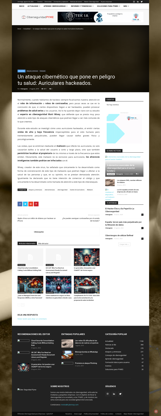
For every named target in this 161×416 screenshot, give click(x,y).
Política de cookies (107, 414)
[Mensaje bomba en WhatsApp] (67, 355)
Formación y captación (61, 1)
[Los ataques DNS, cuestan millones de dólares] (110, 182)
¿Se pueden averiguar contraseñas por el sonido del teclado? (81, 219)
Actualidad (33, 6)
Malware (90, 190)
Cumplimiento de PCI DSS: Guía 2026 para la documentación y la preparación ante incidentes (86, 298)
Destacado (42, 71)
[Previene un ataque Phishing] (67, 366)
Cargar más (123, 244)
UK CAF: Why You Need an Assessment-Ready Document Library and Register (56, 270)
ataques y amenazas (35, 190)
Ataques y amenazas (32, 71)
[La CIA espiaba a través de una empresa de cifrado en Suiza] (110, 194)
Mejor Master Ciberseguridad (133, 414)
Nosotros (69, 414)
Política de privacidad (91, 414)
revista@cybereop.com (69, 405)
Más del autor (43, 243)
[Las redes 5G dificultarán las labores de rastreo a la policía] (67, 343)
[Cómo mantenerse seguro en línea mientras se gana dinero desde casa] (58, 285)
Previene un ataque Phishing (86, 363)
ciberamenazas (50, 190)
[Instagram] (134, 1)
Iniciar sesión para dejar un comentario (32, 319)
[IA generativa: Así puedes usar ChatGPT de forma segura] (87, 257)
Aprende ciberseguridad (55, 6)
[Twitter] (141, 1)
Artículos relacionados (27, 243)
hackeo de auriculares (77, 190)
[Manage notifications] (156, 411)
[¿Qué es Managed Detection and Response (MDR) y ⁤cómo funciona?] (30, 285)
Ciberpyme (24, 89)
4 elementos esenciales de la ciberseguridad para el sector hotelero (121, 168)
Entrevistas (48, 1)
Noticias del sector (76, 1)
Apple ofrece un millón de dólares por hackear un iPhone (37, 219)
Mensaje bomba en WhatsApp (86, 352)
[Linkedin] (138, 1)
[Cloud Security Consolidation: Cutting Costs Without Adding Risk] (30, 257)
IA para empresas (106, 1)
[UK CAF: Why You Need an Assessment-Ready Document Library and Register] (58, 257)
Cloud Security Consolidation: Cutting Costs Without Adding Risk (42, 343)
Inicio (21, 6)
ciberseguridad (62, 190)
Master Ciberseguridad (91, 1)
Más (125, 6)
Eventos (39, 1)
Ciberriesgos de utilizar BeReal (119, 235)
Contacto (118, 414)
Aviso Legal (78, 414)
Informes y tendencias (81, 6)
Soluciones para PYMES (107, 6)
